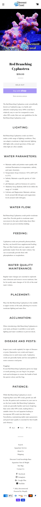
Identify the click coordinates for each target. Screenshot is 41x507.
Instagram (21, 477)
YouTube (22, 484)
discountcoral (23, 489)
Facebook (21, 474)
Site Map (21, 466)
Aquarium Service (20, 448)
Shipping (20, 454)
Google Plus (22, 480)
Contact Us (20, 469)
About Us (20, 451)
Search (20, 445)
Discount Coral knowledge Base (20, 459)
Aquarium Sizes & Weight (20, 463)
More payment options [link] (20, 96)
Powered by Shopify (20, 491)
